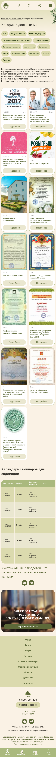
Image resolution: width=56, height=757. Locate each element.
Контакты (28, 683)
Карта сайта (13, 730)
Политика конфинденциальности (34, 730)
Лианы (5, 53)
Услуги (28, 650)
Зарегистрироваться (28, 626)
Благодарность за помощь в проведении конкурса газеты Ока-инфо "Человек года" (14, 117)
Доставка (28, 677)
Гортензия (6, 60)
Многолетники (29, 47)
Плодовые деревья (18, 34)
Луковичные (34, 53)
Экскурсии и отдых (28, 667)
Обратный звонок (28, 705)
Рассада (46, 53)
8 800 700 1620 (28, 699)
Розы (5, 34)
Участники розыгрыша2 (39, 163)
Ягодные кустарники (37, 34)
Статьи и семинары (28, 661)
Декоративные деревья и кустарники (16, 40)
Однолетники (44, 47)
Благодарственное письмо (13, 275)
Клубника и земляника (11, 47)
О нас (28, 640)
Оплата (28, 672)
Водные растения (18, 53)
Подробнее (14, 126)
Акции (28, 645)
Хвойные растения (42, 40)
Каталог (28, 656)
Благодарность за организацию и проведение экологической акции (40, 220)
